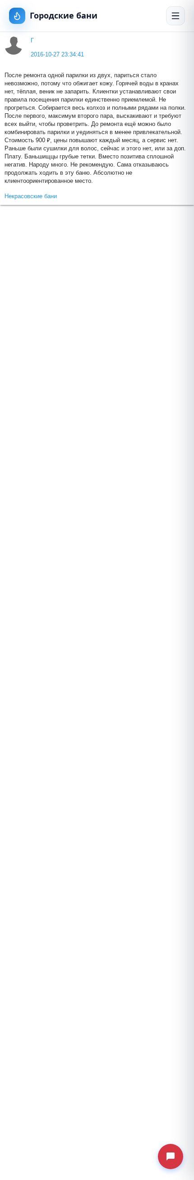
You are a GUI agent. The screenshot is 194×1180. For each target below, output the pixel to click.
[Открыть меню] (175, 15)
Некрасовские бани (31, 196)
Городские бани (63, 15)
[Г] (14, 46)
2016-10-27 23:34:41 (57, 54)
